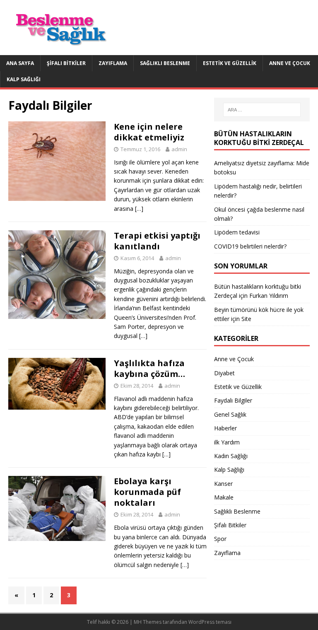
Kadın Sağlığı (231, 456)
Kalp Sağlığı (24, 79)
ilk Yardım (227, 442)
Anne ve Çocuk (289, 63)
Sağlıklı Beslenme (165, 63)
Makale (224, 497)
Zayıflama (113, 63)
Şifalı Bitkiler (66, 63)
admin (179, 149)
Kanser (223, 484)
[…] (139, 208)
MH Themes (147, 621)
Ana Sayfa (20, 63)
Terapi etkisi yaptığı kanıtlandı (157, 241)
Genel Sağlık (230, 414)
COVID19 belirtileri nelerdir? (250, 246)
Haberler (225, 428)
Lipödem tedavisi (237, 232)
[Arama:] (262, 110)
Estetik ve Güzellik (229, 63)
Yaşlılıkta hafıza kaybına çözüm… (149, 368)
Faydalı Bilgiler (233, 400)
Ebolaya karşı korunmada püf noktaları (147, 492)
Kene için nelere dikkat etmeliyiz (149, 132)
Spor (220, 539)
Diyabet (224, 373)
